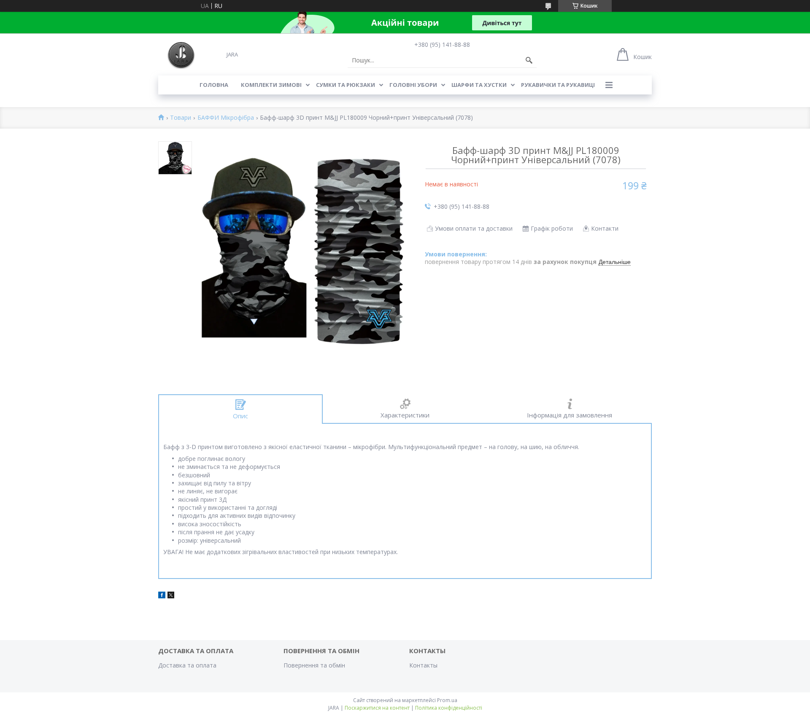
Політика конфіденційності (448, 707)
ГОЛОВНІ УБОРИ (413, 85)
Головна (214, 85)
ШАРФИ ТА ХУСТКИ (479, 85)
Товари (180, 117)
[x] (170, 596)
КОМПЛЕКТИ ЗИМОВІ (271, 85)
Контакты (423, 665)
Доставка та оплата (187, 665)
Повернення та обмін (314, 665)
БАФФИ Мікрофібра (225, 117)
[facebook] (161, 596)
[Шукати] (529, 60)
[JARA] (180, 54)
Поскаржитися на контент (377, 707)
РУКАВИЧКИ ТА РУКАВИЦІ (558, 85)
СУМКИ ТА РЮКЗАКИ (345, 85)
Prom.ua (447, 700)
